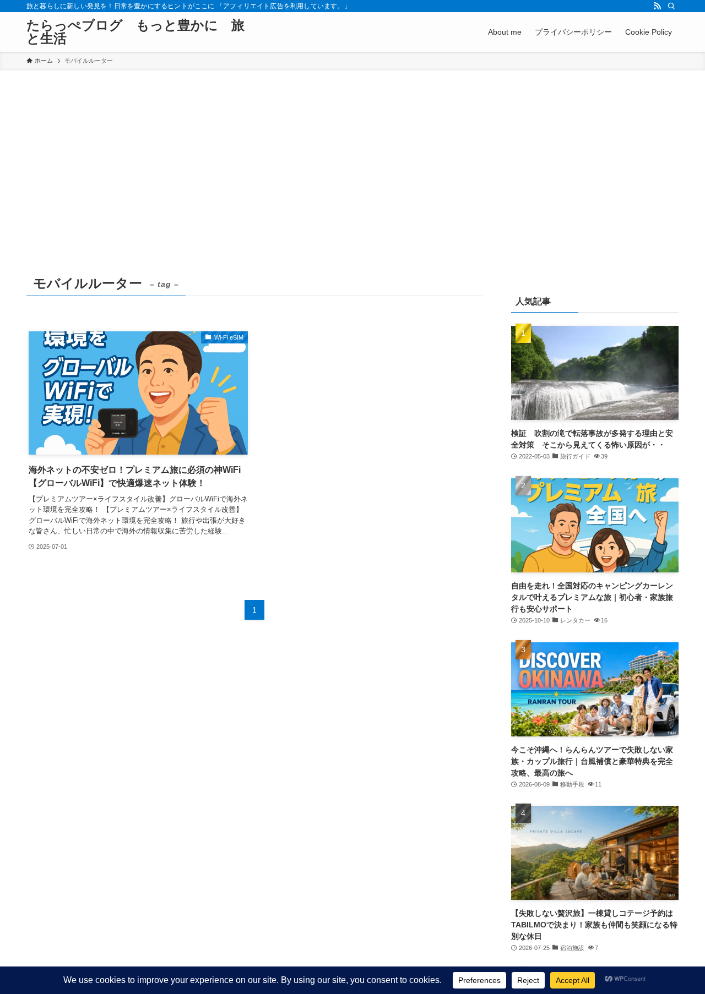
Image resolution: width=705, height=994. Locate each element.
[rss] (657, 6)
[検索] (671, 6)
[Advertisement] (352, 153)
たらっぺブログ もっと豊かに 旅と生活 (135, 32)
